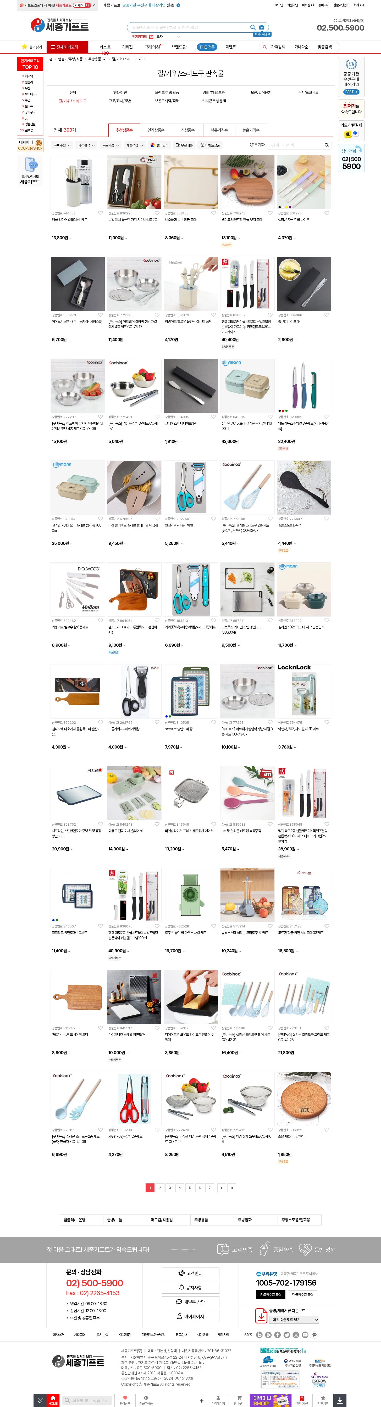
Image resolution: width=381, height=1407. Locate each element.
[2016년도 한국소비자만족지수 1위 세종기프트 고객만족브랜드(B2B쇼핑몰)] (284, 1350)
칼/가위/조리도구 (73, 100)
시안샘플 (202, 1335)
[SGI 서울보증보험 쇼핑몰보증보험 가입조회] (280, 1379)
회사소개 (359, 5)
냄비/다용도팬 (214, 92)
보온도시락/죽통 (167, 100)
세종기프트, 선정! (139, 5)
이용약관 (125, 1335)
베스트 (105, 50)
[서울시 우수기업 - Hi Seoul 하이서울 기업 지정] (268, 1361)
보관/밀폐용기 (261, 92)
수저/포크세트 (308, 92)
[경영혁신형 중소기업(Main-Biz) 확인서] (320, 1362)
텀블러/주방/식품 (70, 59)
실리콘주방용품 (214, 100)
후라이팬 (120, 92)
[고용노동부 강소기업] (292, 1362)
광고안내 (181, 1335)
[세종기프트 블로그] (258, 1335)
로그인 (279, 5)
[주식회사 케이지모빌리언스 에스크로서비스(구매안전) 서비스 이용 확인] (319, 1379)
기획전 (127, 46)
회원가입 (292, 5)
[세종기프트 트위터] (286, 1335)
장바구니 (323, 5)
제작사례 (223, 1335)
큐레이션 (152, 46)
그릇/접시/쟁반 (120, 100)
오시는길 (102, 1335)
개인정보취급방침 (153, 1335)
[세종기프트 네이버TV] (268, 1335)
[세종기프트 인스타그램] (295, 1335)
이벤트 (231, 46)
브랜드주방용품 (167, 92)
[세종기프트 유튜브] (304, 1335)
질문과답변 (341, 5)
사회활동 (80, 1335)
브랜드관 (179, 46)
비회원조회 (308, 5)
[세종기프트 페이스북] (277, 1335)
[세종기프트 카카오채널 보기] (314, 1335)
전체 (73, 92)
